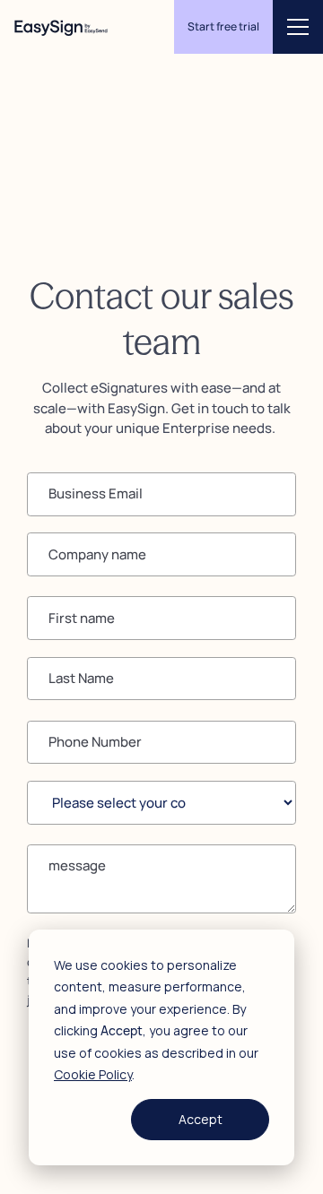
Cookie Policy (93, 1074)
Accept (201, 1119)
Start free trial (223, 26)
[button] (298, 27)
